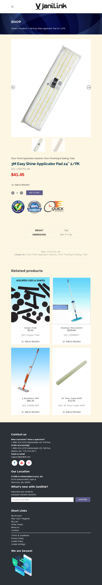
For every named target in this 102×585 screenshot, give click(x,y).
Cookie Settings (18, 544)
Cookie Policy (17, 541)
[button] (20, 185)
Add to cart (34, 193)
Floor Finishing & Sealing (56, 158)
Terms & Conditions (20, 535)
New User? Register (20, 518)
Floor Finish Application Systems (27, 158)
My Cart (14, 521)
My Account (16, 515)
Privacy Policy (17, 538)
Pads (72, 158)
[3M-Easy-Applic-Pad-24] (51, 88)
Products (23, 28)
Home (14, 28)
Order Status (17, 524)
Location (15, 530)
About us (15, 527)
